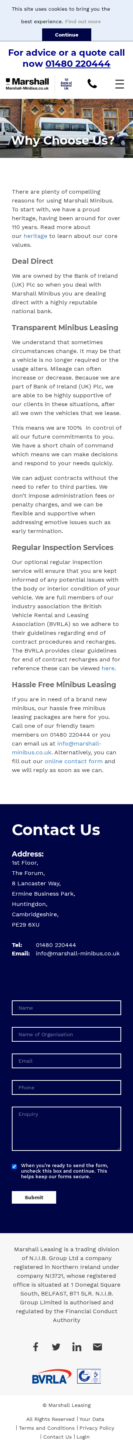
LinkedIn (76, 1346)
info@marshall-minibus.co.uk (78, 953)
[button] (119, 84)
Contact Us (57, 1437)
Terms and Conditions (47, 1428)
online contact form (74, 761)
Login (83, 1437)
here (108, 668)
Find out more (83, 21)
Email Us (97, 1346)
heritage (35, 235)
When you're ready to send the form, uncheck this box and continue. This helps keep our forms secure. (64, 1171)
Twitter (56, 1346)
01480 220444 (77, 63)
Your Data (91, 1419)
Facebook (35, 1346)
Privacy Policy (96, 1428)
